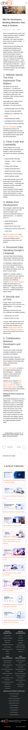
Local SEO (16, 433)
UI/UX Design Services (12, 234)
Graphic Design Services (14, 703)
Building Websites (9, 433)
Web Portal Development (14, 700)
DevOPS (20, 635)
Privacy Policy (8, 726)
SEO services (14, 436)
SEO (14, 29)
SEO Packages (7, 647)
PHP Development (14, 696)
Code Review (20, 640)
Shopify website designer (16, 282)
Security (7, 653)
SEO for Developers (14, 434)
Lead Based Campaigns (7, 638)
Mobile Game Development (20, 673)
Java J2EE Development (14, 693)
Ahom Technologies (10, 127)
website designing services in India (13, 236)
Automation (20, 638)
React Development (14, 705)
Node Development (14, 712)
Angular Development (14, 707)
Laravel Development (14, 714)
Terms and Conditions (21, 726)
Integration (20, 642)
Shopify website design (14, 327)
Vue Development (14, 710)
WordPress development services (12, 329)
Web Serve (20, 651)
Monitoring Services (20, 649)
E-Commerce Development (14, 698)
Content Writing (7, 635)
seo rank (9, 436)
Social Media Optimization (7, 644)
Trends (18, 29)
